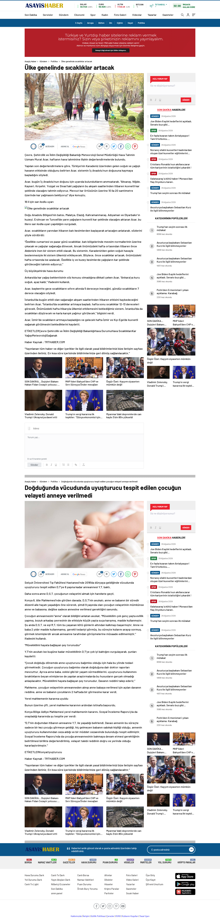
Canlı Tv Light (32, 884)
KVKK (118, 916)
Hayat (130, 23)
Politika (141, 23)
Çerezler (110, 916)
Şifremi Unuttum (154, 884)
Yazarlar (152, 14)
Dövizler (108, 879)
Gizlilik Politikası (98, 916)
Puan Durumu (110, 861)
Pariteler (146, 861)
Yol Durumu (164, 861)
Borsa (28, 861)
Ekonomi (79, 14)
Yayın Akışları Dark (60, 879)
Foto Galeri (120, 14)
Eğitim (120, 23)
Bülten (101, 23)
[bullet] (68, 465)
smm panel (56, 893)
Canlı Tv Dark (58, 875)
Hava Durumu (88, 861)
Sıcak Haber (132, 893)
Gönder (34, 464)
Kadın (105, 14)
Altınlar (108, 875)
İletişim (86, 916)
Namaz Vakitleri (47, 861)
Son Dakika (31, 14)
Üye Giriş (150, 875)
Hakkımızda (76, 916)
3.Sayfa (78, 23)
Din (110, 23)
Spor (93, 14)
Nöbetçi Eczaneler (60, 884)
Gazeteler (168, 14)
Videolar (137, 14)
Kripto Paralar (186, 861)
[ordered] (63, 465)
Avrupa (90, 23)
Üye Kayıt (151, 879)
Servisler (48, 14)
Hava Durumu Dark (34, 875)
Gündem (63, 14)
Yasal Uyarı (144, 916)
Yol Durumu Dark (33, 879)
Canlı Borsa (83, 875)
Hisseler (129, 861)
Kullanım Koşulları (130, 916)
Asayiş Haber (30, 61)
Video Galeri (132, 879)
